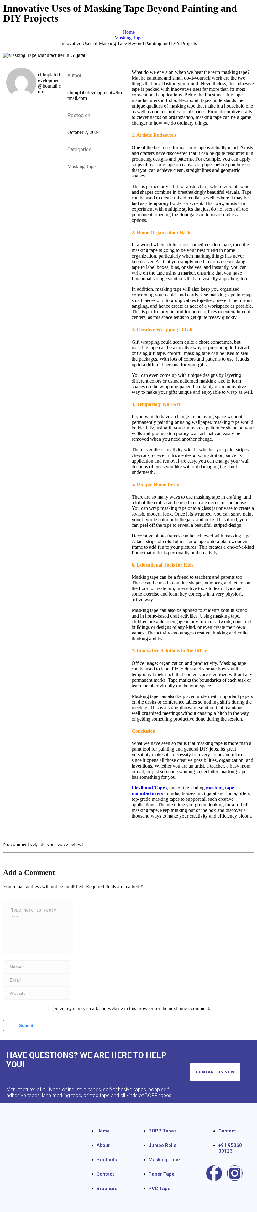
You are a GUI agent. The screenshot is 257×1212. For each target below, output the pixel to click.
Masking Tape (81, 166)
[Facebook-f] (214, 1173)
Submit (26, 1025)
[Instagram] (235, 1173)
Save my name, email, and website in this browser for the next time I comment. (132, 1008)
